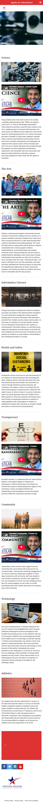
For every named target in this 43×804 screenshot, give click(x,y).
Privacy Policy (9, 800)
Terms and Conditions (31, 800)
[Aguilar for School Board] (4, 8)
